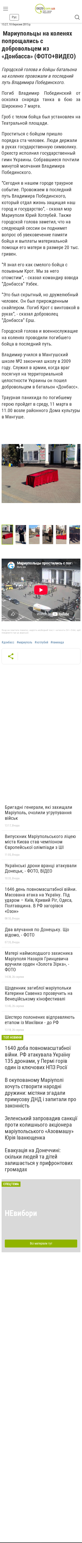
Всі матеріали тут (41, 1243)
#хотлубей (41, 642)
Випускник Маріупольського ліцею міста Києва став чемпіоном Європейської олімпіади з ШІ (40, 842)
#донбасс (8, 642)
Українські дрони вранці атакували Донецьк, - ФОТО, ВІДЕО (41, 868)
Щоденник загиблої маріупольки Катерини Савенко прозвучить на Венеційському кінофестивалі (38, 993)
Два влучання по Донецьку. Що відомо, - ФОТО (37, 932)
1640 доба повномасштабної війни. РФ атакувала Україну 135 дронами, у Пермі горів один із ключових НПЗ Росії (38, 1058)
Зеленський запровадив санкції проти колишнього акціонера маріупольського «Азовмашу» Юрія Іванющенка (41, 1128)
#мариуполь (24, 642)
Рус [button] (14, 17)
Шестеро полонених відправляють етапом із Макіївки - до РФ (40, 1019)
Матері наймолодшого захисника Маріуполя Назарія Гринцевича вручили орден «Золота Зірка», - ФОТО (39, 961)
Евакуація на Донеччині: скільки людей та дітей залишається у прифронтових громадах (39, 1160)
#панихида (57, 642)
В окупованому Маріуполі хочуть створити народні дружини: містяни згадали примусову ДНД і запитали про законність (40, 1093)
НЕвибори (21, 1213)
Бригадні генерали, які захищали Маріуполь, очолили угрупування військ (38, 812)
